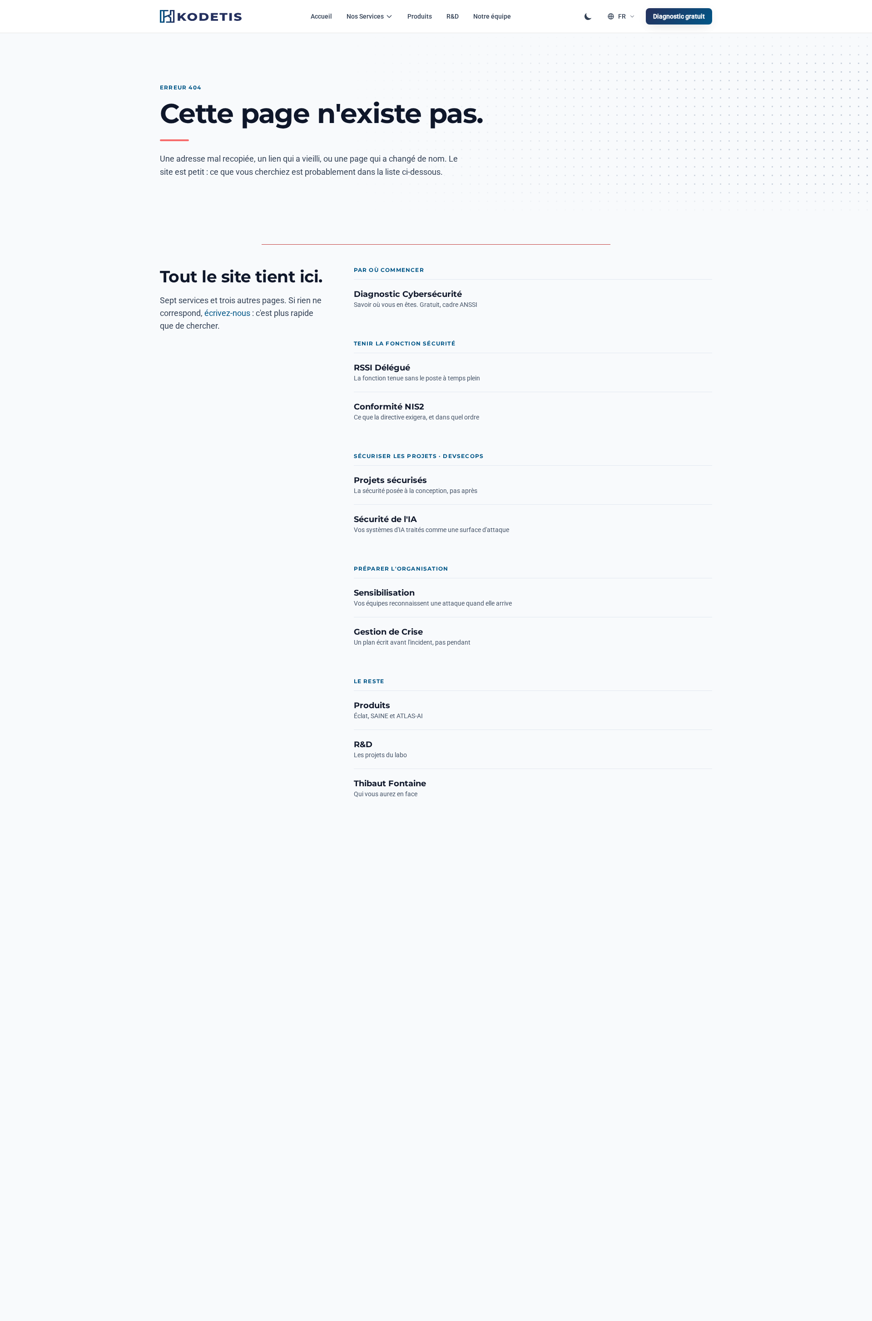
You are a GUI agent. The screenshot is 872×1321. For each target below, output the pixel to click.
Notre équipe (492, 16)
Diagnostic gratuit (679, 16)
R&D (452, 16)
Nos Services (365, 16)
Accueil (321, 16)
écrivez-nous (227, 313)
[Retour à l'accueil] (201, 16)
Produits (419, 16)
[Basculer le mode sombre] (588, 16)
